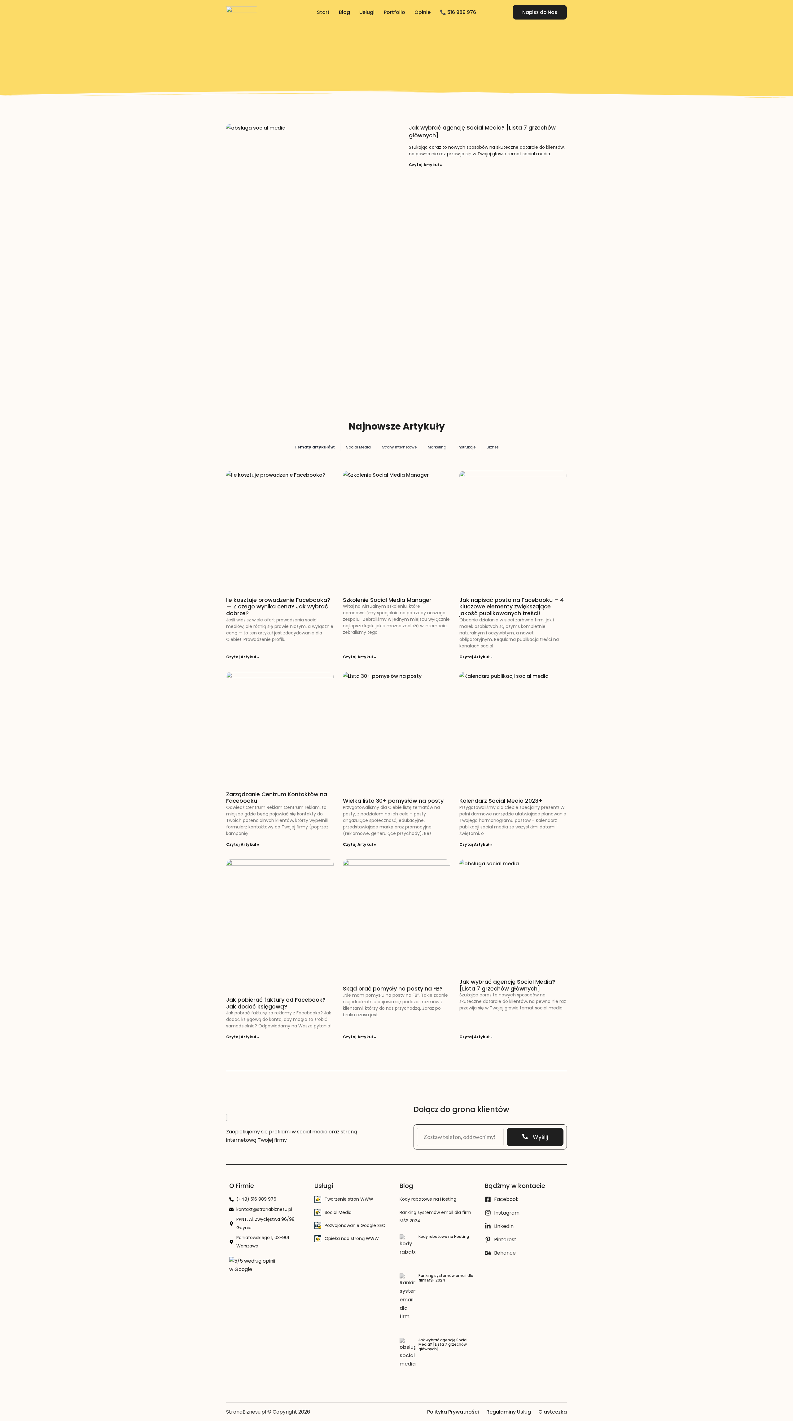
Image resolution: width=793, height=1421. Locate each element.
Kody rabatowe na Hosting (428, 1199)
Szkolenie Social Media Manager (387, 600)
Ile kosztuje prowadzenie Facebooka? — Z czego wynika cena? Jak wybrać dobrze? (278, 606)
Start (323, 12)
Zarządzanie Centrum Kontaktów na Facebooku (276, 797)
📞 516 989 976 (458, 12)
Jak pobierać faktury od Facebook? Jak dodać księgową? (276, 1003)
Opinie (422, 12)
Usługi (367, 12)
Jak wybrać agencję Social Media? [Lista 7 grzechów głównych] (507, 985)
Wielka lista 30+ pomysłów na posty (393, 801)
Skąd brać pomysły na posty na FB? (393, 988)
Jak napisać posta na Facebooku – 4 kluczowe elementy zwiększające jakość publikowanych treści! (511, 606)
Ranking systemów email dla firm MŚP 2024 (445, 1277)
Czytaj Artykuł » (425, 164)
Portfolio (394, 12)
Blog (344, 12)
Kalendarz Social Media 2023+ (500, 801)
